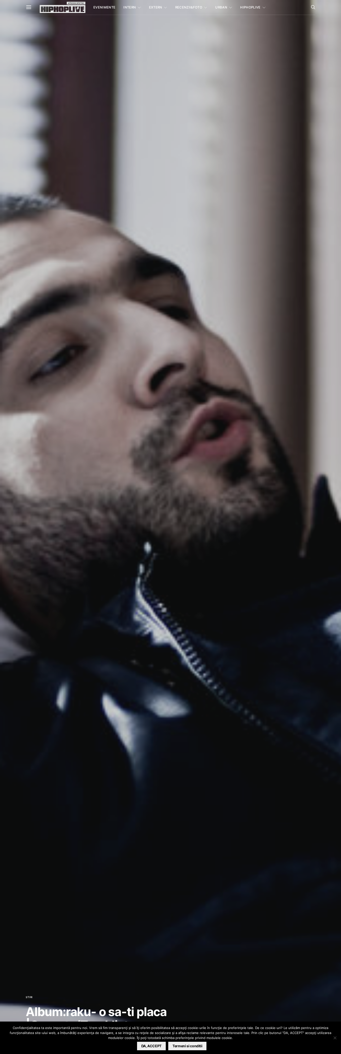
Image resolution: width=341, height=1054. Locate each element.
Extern (155, 7)
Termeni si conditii (187, 1046)
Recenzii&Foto (188, 7)
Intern (129, 7)
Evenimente (104, 7)
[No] (334, 1037)
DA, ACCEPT (151, 1046)
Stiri (29, 997)
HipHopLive (250, 7)
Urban (221, 7)
